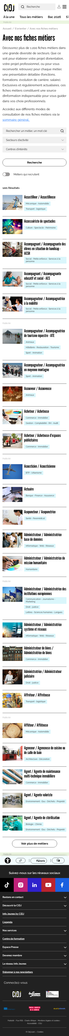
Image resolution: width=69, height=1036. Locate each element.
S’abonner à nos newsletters (18, 972)
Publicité (11, 1021)
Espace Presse (10, 947)
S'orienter (20, 28)
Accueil (7, 28)
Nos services (10, 930)
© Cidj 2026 (30, 1032)
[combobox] (34, 140)
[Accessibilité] (8, 861)
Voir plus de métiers (34, 843)
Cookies (40, 1032)
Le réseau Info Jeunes (14, 963)
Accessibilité (32, 1023)
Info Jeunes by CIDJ (13, 913)
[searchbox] (33, 140)
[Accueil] (9, 8)
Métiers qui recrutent (26, 174)
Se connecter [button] (59, 6)
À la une (9, 17)
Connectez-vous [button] (15, 982)
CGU (40, 1023)
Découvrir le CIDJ (12, 905)
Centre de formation (13, 938)
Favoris (40, 860)
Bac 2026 (54, 17)
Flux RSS (19, 1021)
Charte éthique (30, 1021)
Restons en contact (13, 897)
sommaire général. (16, 120)
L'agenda (7, 922)
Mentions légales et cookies (49, 1021)
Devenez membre (12, 955)
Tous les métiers (31, 17)
